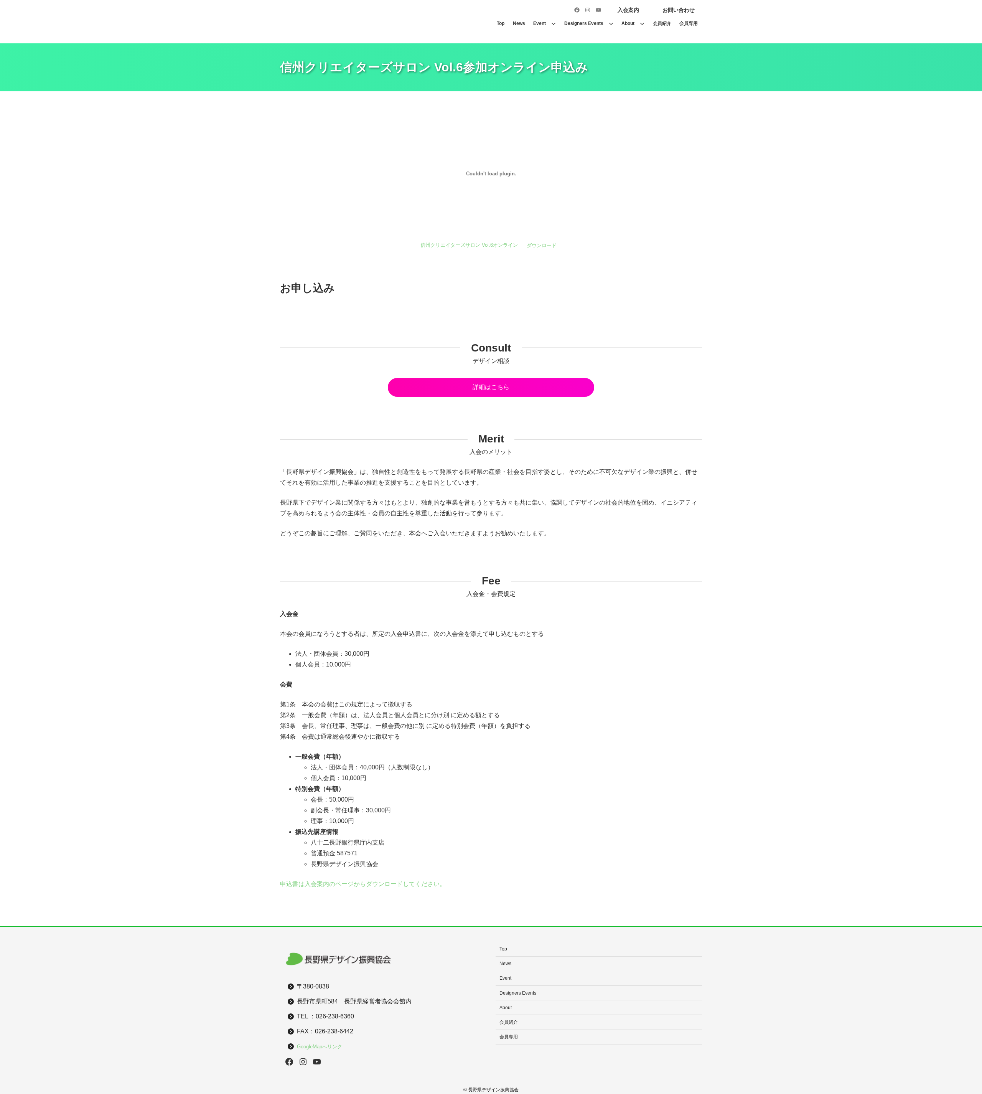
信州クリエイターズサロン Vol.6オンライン (469, 245)
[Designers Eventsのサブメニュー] (611, 23)
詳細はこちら (491, 387)
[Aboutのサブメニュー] (642, 23)
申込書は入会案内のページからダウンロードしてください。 (363, 884)
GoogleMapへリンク (319, 1046)
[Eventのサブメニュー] (553, 23)
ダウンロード (542, 245)
